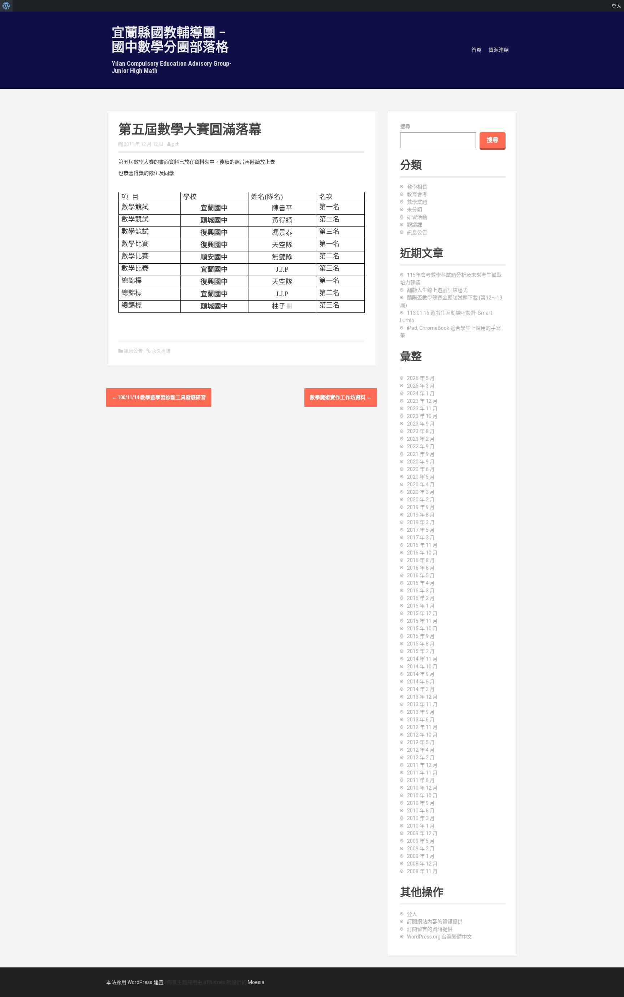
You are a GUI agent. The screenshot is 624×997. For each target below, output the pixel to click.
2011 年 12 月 (422, 765)
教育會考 (417, 194)
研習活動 (417, 217)
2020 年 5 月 (421, 477)
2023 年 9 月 (421, 424)
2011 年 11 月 (422, 773)
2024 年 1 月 (421, 393)
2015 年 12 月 (422, 613)
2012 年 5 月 (421, 742)
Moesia (256, 982)
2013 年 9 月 (421, 712)
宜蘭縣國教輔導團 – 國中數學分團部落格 (170, 40)
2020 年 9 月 (421, 462)
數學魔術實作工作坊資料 (341, 397)
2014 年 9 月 (421, 674)
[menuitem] (6, 6)
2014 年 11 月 (422, 659)
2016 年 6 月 (421, 568)
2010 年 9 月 (421, 803)
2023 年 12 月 (422, 401)
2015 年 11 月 (422, 621)
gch (175, 144)
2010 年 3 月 (421, 818)
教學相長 (417, 187)
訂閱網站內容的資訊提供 (435, 921)
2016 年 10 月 (422, 553)
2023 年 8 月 (421, 431)
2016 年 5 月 (421, 575)
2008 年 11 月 (422, 871)
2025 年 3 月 (421, 386)
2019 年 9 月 (421, 507)
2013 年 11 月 (422, 704)
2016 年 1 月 (421, 606)
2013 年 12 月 (422, 697)
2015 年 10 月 (422, 628)
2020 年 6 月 (421, 469)
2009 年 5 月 (421, 841)
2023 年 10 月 (422, 416)
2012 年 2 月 (421, 757)
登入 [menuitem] (616, 6)
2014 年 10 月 (422, 666)
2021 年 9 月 (421, 454)
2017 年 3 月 (421, 537)
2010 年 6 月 (421, 810)
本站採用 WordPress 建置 (135, 982)
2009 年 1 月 (421, 856)
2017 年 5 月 (421, 530)
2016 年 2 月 (421, 598)
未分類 (414, 209)
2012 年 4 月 (421, 750)
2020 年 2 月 (421, 499)
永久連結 (160, 351)
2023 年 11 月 (422, 408)
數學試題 (417, 202)
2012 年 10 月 (422, 735)
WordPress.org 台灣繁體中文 (439, 937)
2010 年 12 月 (422, 788)
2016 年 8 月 (421, 560)
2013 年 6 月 (421, 719)
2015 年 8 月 (421, 644)
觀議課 (414, 225)
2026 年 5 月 (421, 378)
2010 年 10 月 (422, 795)
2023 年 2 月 (421, 439)
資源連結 (499, 50)
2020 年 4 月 (421, 484)
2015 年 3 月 (421, 651)
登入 (412, 914)
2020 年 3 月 (421, 492)
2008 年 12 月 (422, 864)
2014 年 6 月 (421, 682)
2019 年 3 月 (421, 522)
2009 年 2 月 (421, 848)
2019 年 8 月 (421, 515)
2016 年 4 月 (421, 583)
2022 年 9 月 (421, 446)
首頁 (476, 50)
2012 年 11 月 (422, 727)
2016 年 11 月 (422, 545)
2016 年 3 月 (421, 591)
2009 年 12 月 (422, 833)
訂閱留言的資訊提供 (429, 929)
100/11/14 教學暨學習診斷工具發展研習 (159, 397)
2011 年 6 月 (421, 780)
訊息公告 (133, 351)
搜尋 (405, 126)
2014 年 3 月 (421, 689)
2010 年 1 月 (421, 826)
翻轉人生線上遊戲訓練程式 (437, 290)
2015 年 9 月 (421, 636)
